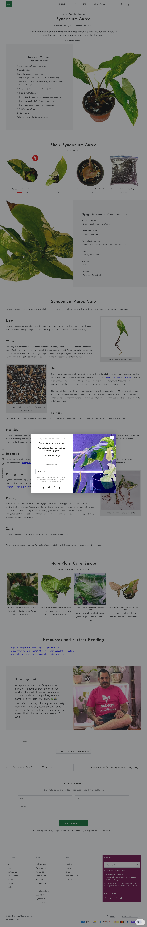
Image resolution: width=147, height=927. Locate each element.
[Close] (112, 437)
